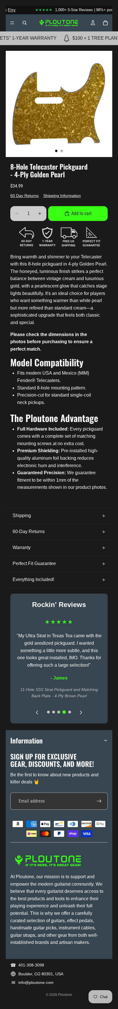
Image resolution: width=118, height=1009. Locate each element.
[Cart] (105, 23)
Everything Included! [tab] (33, 579)
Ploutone (65, 995)
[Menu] (12, 22)
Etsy (9, 10)
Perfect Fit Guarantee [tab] (34, 563)
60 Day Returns (24, 195)
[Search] (24, 23)
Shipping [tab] (22, 515)
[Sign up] (99, 801)
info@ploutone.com (36, 982)
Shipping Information (62, 195)
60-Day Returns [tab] (29, 531)
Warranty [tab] (22, 547)
